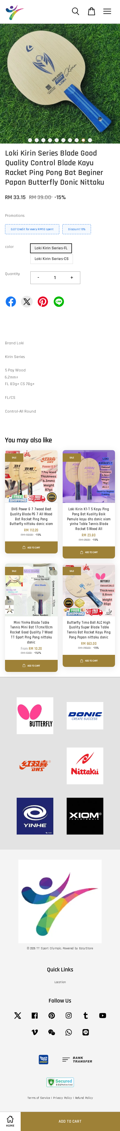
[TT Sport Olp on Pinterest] (51, 1019)
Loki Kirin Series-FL (51, 248)
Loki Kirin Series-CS (52, 258)
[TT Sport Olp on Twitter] (17, 1019)
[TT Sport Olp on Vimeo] (34, 1036)
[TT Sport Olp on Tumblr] (85, 1019)
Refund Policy (84, 1098)
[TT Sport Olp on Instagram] (68, 1019)
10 (90, 140)
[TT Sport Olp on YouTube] (102, 1019)
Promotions (14, 215)
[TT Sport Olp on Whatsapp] (68, 1036)
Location (60, 982)
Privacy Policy (62, 1098)
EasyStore (86, 948)
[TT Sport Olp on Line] (85, 1036)
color (9, 246)
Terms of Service (38, 1098)
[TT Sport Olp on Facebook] (34, 1019)
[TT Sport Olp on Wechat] (51, 1036)
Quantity (12, 273)
